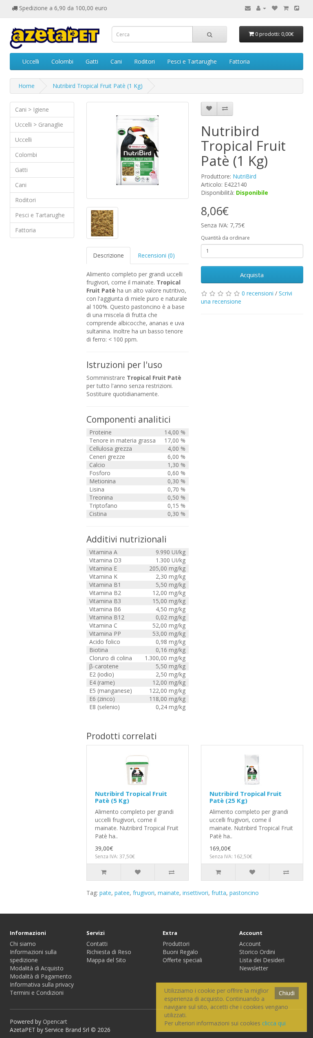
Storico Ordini (257, 952)
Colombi (62, 61)
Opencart (55, 1021)
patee (122, 893)
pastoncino (244, 893)
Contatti (97, 944)
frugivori (143, 893)
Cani (116, 61)
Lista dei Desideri (261, 960)
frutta (219, 893)
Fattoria (239, 61)
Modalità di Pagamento (41, 976)
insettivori (195, 893)
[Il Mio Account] (261, 8)
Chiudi (287, 993)
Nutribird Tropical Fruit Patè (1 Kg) (98, 86)
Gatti (92, 61)
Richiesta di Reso (108, 952)
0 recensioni (257, 293)
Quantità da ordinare (225, 237)
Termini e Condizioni (37, 992)
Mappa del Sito (106, 960)
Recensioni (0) (156, 255)
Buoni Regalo (180, 952)
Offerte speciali (182, 960)
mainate (168, 893)
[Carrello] (286, 8)
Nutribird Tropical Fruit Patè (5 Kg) (131, 796)
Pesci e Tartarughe (192, 61)
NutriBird (244, 176)
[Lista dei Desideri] (275, 8)
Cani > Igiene (32, 109)
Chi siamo (23, 944)
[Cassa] (296, 8)
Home (26, 86)
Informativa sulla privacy (42, 984)
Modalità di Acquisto (37, 968)
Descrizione (108, 255)
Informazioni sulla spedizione (33, 956)
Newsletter (253, 968)
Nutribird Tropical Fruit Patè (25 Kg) (245, 796)
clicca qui (274, 1023)
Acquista (252, 275)
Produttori (176, 944)
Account (250, 944)
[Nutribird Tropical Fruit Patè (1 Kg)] (137, 150)
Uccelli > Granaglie (39, 124)
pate (105, 893)
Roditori (144, 61)
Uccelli (30, 61)
